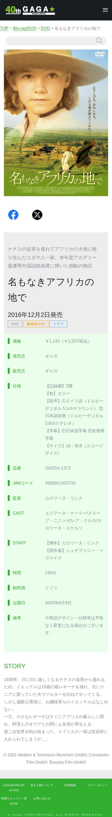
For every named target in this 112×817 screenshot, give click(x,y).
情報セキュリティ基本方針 (14, 801)
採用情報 (70, 785)
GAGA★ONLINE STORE (14, 788)
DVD (15, 324)
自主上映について (41, 785)
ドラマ (58, 324)
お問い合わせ (42, 798)
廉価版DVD (36, 324)
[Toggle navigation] (104, 10)
